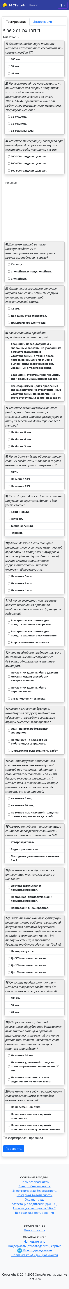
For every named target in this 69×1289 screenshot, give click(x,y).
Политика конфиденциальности (34, 1255)
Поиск (33, 5)
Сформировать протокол (24, 1138)
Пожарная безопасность (34, 1195)
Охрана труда (34, 1199)
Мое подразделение (37, 1250)
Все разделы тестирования (34, 1213)
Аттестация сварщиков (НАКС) (34, 1208)
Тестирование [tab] (16, 22)
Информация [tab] (42, 22)
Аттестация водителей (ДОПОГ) (34, 1204)
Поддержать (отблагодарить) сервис (34, 1246)
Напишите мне (34, 1241)
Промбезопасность (34, 1182)
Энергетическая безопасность (35, 1191)
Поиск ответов (34, 1230)
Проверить (14, 1149)
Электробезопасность (35, 1186)
